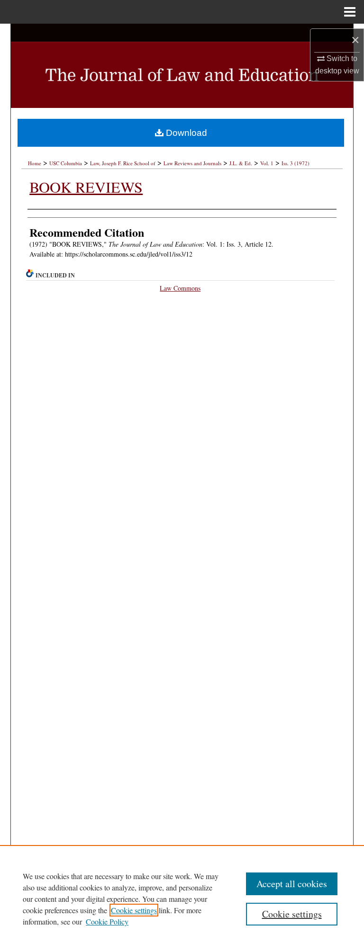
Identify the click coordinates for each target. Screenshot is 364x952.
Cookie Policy (107, 921)
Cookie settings (134, 910)
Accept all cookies (291, 883)
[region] (182, 898)
